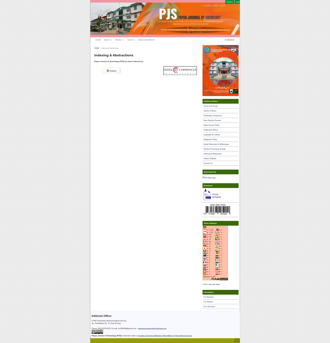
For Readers (209, 297)
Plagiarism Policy (210, 139)
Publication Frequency (213, 116)
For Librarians (209, 306)
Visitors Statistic (210, 158)
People (119, 40)
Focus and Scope (211, 106)
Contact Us (208, 163)
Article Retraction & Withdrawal (216, 144)
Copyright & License (212, 135)
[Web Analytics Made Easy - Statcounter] (205, 284)
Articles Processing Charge (215, 149)
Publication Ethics (211, 130)
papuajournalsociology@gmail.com (152, 328)
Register (230, 2)
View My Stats (214, 284)
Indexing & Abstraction (213, 154)
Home (98, 40)
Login (238, 2)
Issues (130, 40)
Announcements (146, 40)
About (107, 40)
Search (230, 40)
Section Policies (210, 111)
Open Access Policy (212, 125)
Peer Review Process (212, 120)
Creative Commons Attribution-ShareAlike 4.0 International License (165, 336)
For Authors (208, 302)
